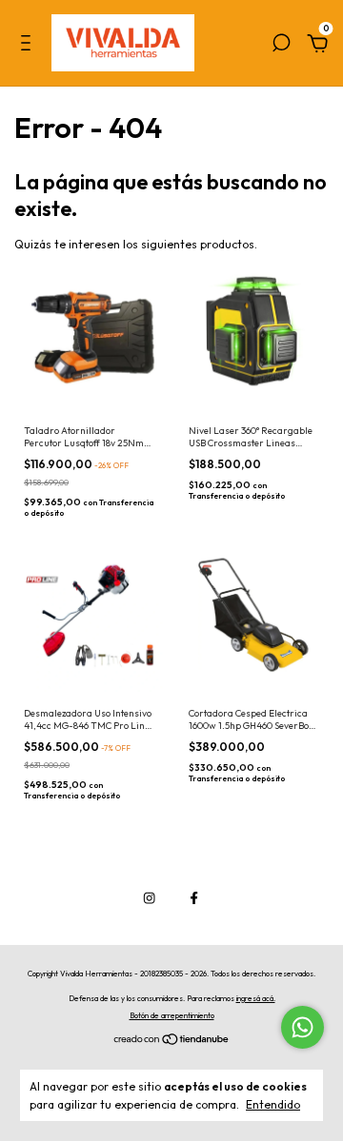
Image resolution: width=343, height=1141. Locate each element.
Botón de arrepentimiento (172, 1015)
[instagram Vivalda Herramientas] (149, 898)
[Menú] (29, 47)
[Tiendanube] (172, 1041)
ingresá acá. (255, 998)
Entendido (273, 1104)
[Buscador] (281, 47)
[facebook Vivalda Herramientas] (194, 898)
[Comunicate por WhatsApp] (302, 1027)
